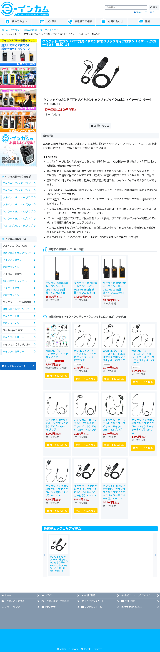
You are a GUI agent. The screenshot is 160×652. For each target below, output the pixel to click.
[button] (44, 555)
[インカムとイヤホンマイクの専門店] (25, 8)
